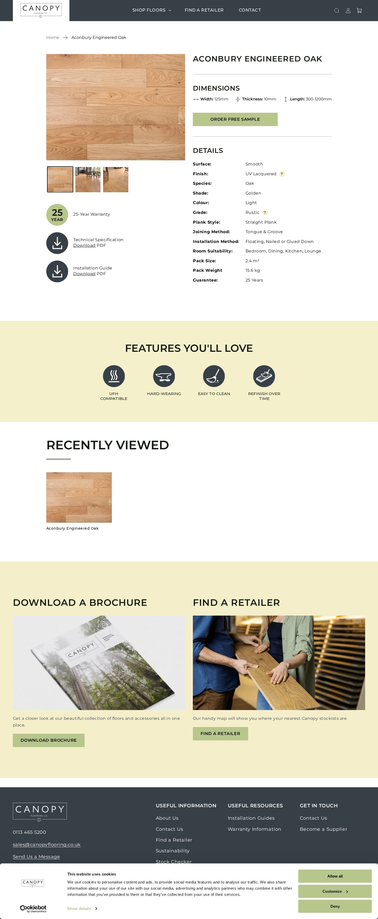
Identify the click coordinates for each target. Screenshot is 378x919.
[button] (151, 10)
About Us (167, 818)
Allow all (335, 876)
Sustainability (173, 851)
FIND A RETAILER (220, 733)
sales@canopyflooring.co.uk (46, 844)
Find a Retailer (174, 840)
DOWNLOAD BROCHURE (49, 740)
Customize (332, 891)
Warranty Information (255, 829)
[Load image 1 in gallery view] (60, 179)
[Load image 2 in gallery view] (88, 179)
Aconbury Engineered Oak (98, 37)
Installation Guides (251, 818)
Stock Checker (174, 862)
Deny (335, 906)
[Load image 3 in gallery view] (115, 179)
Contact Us (169, 829)
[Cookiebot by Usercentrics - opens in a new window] (33, 909)
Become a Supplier (323, 829)
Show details (79, 908)
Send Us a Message (36, 857)
